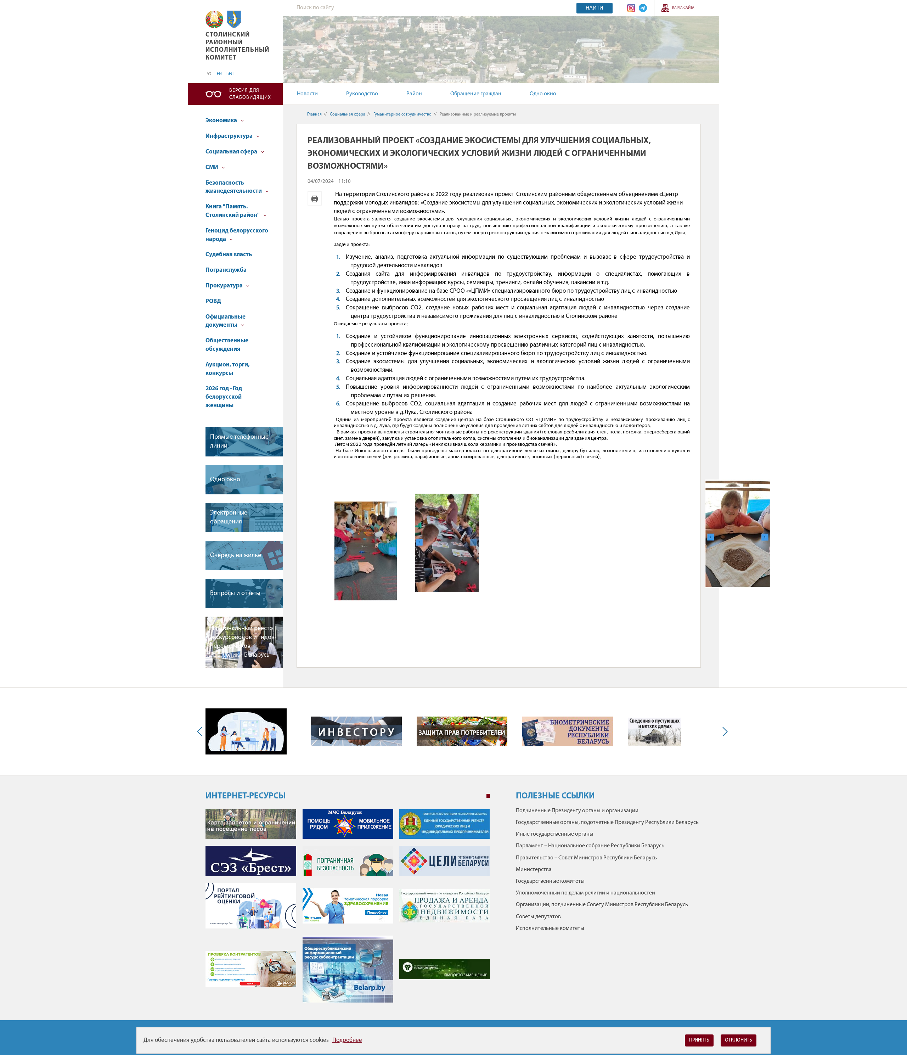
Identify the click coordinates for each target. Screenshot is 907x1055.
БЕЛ (229, 74)
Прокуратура (224, 286)
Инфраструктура (229, 136)
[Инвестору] (356, 731)
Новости (307, 94)
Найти (594, 8)
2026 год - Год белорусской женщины (223, 397)
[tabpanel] (347, 909)
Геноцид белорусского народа (236, 235)
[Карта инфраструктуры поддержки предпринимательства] (246, 731)
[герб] (234, 19)
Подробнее (347, 1040)
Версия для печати (315, 198)
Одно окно (543, 94)
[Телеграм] (643, 8)
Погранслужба (226, 270)
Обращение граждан (475, 94)
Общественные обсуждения (226, 345)
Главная (314, 114)
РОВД (213, 301)
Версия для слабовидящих (250, 94)
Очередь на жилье (235, 555)
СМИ (212, 167)
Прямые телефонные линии (239, 441)
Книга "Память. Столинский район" (233, 211)
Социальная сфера (231, 152)
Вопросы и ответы (235, 593)
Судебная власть (228, 255)
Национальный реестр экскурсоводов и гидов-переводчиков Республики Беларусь (243, 642)
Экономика (221, 121)
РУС (208, 74)
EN (219, 74)
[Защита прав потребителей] (462, 731)
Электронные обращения (228, 517)
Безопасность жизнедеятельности (234, 187)
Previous (201, 731)
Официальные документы (225, 321)
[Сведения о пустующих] (654, 732)
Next (723, 731)
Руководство (362, 94)
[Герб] (214, 19)
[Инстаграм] (631, 8)
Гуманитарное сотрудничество (402, 114)
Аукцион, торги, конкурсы (227, 369)
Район (414, 94)
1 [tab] (488, 796)
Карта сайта (683, 8)
